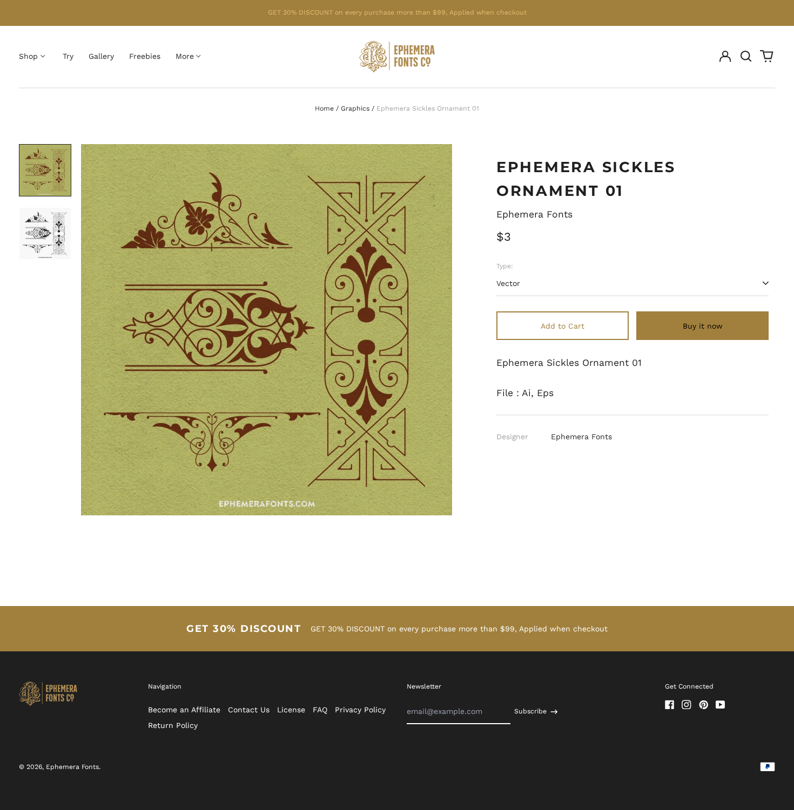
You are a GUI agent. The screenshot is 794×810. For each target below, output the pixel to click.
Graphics (355, 108)
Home (324, 108)
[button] (746, 56)
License (291, 709)
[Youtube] (720, 705)
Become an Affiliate (184, 709)
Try (68, 56)
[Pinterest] (704, 705)
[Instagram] (686, 705)
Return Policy (173, 725)
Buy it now (703, 326)
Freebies (144, 56)
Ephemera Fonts (534, 214)
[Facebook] (670, 705)
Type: (504, 266)
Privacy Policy (360, 709)
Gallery (101, 56)
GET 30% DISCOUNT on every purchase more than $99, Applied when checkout (397, 12)
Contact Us (249, 709)
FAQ (320, 709)
